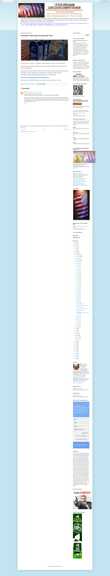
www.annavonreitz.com (80, 381)
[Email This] (39, 84)
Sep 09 (78, 298)
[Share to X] (42, 84)
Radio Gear (83, 373)
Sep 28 (78, 265)
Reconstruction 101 (80, 303)
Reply (25, 103)
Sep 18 (78, 282)
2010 (75, 357)
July (76, 328)
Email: (75, 422)
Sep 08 (78, 300)
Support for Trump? (80, 310)
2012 (75, 353)
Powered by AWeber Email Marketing (81, 439)
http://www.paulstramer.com (78, 182)
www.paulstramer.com (77, 376)
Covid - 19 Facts (79, 307)
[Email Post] (37, 83)
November (77, 256)
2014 (75, 350)
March (76, 335)
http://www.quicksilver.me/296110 (79, 178)
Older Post (66, 129)
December (77, 255)
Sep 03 (78, 321)
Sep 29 (78, 263)
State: (75, 426)
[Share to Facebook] (43, 84)
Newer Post (23, 129)
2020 (75, 253)
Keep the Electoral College (81, 309)
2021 (75, 251)
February (77, 337)
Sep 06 (78, 315)
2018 (75, 342)
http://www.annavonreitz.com (79, 183)
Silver (78, 373)
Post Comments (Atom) (30, 131)
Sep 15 (78, 288)
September (77, 260)
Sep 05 (78, 317)
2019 (75, 341)
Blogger (60, 566)
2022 (75, 250)
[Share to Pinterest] (45, 84)
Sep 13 (78, 291)
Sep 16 (78, 286)
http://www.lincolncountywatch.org (80, 181)
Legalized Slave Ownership (81, 305)
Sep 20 (78, 279)
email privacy (84, 435)
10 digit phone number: (79, 429)
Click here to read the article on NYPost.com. (35, 77)
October (77, 258)
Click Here (75, 168)
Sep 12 (78, 293)
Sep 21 (78, 277)
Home (45, 129)
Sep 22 (78, 275)
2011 (75, 355)
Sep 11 (78, 295)
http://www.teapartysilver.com (79, 180)
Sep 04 (78, 319)
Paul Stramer (84, 364)
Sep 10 (78, 296)
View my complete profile (78, 382)
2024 (75, 246)
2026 (75, 242)
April (76, 333)
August (76, 326)
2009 (75, 358)
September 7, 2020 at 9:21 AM (35, 92)
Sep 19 (78, 281)
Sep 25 (78, 270)
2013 (75, 351)
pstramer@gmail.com (83, 185)
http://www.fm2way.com (77, 177)
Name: (75, 419)
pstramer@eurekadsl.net (78, 377)
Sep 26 (78, 268)
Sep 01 (78, 324)
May (76, 332)
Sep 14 (78, 289)
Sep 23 (78, 274)
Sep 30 (78, 261)
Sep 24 (78, 272)
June (76, 330)
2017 (75, 344)
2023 (75, 248)
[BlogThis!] (40, 84)
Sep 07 (78, 302)
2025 (75, 244)
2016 (75, 346)
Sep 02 (78, 322)
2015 (75, 348)
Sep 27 (78, 267)
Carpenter (26, 92)
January (77, 339)
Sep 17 (78, 284)
